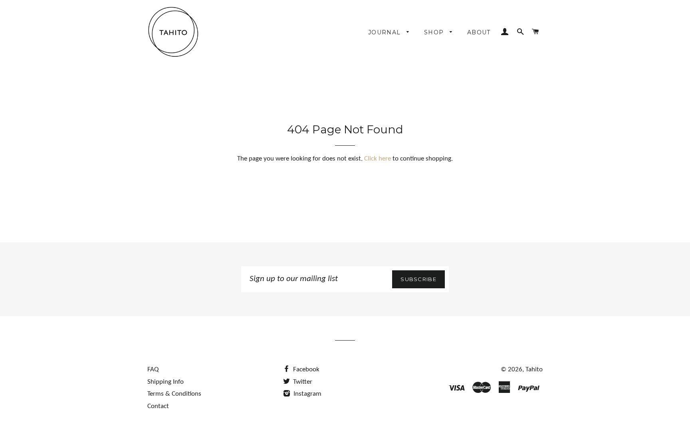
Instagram (306, 393)
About (479, 32)
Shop (435, 32)
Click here (377, 158)
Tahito (534, 369)
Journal (385, 32)
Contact (158, 406)
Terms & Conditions (174, 393)
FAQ (153, 369)
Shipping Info (165, 382)
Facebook (305, 369)
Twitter (301, 382)
